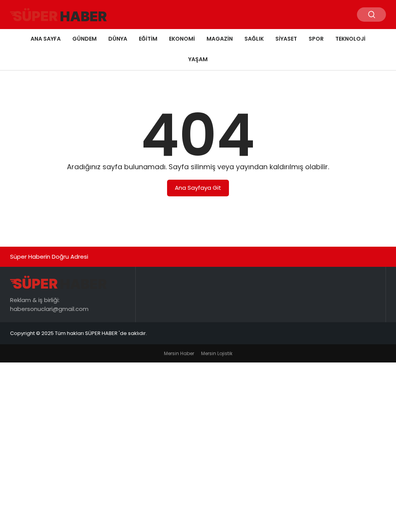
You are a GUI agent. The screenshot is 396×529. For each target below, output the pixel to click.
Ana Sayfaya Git (198, 188)
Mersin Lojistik (216, 353)
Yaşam (198, 59)
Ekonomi (182, 39)
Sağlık (254, 39)
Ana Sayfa (46, 39)
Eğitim (148, 39)
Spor (316, 39)
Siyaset (286, 39)
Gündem (84, 39)
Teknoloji (350, 39)
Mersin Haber (179, 353)
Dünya (117, 39)
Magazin (220, 39)
